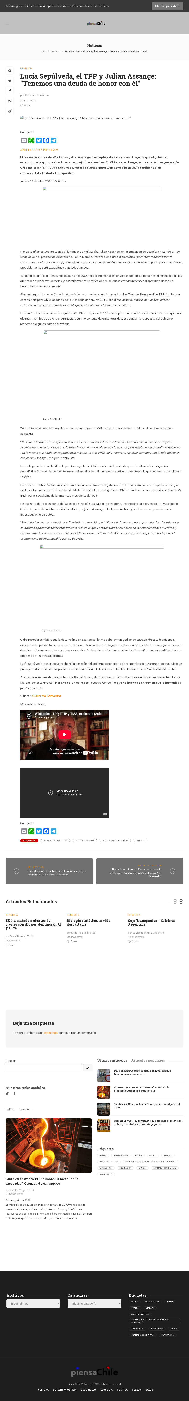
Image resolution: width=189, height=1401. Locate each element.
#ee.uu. (153, 1155)
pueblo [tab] (24, 1109)
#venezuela (106, 1174)
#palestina (106, 1168)
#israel (168, 1155)
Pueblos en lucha (149, 865)
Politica (122, 1389)
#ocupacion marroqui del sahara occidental (150, 1161)
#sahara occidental (164, 1168)
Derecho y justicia (64, 1389)
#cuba (138, 1155)
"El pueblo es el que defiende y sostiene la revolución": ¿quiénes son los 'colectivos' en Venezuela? (135, 873)
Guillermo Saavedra (46, 696)
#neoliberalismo (109, 1161)
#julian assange (84, 840)
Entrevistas (36, 867)
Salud (149, 1389)
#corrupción (121, 1155)
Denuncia (55, 51)
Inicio (43, 51)
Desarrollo (88, 1389)
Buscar (11, 1061)
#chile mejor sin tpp (55, 840)
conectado (50, 1033)
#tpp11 (140, 840)
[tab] (112, 1060)
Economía (106, 1389)
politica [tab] (11, 1109)
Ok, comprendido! (167, 6)
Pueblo (136, 1389)
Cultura (43, 1389)
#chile (103, 1155)
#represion (125, 1168)
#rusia (142, 1168)
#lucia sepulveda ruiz (115, 840)
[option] (33, 929)
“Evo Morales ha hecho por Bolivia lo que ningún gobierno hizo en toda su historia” (57, 873)
